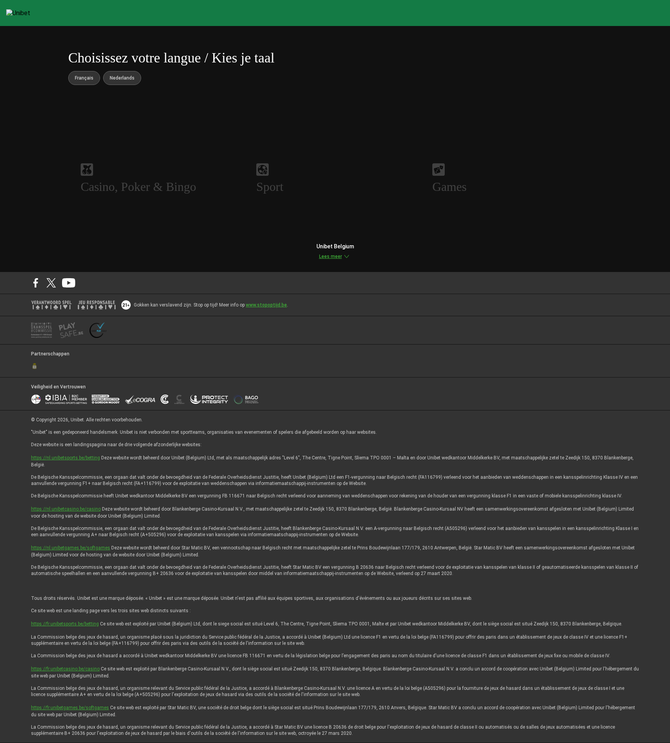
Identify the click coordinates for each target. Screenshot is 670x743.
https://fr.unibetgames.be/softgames (70, 707)
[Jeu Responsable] (96, 305)
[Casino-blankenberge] (179, 399)
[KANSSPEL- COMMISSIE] (41, 330)
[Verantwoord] (51, 305)
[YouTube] (69, 283)
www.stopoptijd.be (266, 305)
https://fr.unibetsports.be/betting (65, 624)
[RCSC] (34, 366)
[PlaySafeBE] (71, 330)
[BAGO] (246, 399)
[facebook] (35, 283)
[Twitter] (51, 283)
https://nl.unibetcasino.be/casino (66, 509)
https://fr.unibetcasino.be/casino (65, 669)
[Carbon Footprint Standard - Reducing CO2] (165, 399)
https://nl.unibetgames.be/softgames (70, 548)
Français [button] (84, 78)
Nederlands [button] (122, 78)
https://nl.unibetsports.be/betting (65, 458)
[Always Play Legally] (98, 330)
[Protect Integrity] (209, 399)
